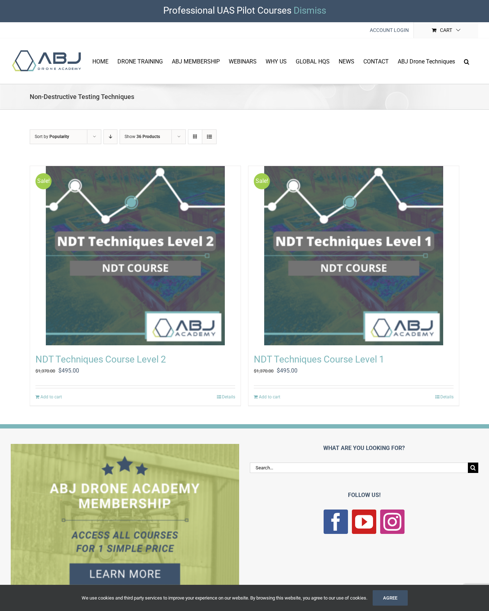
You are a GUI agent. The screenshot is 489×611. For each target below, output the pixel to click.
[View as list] (209, 137)
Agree (390, 598)
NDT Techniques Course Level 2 (100, 359)
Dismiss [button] (310, 10)
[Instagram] (392, 522)
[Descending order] (110, 136)
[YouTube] (364, 522)
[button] (466, 61)
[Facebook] (336, 522)
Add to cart (51, 396)
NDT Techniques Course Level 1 (319, 359)
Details (228, 396)
